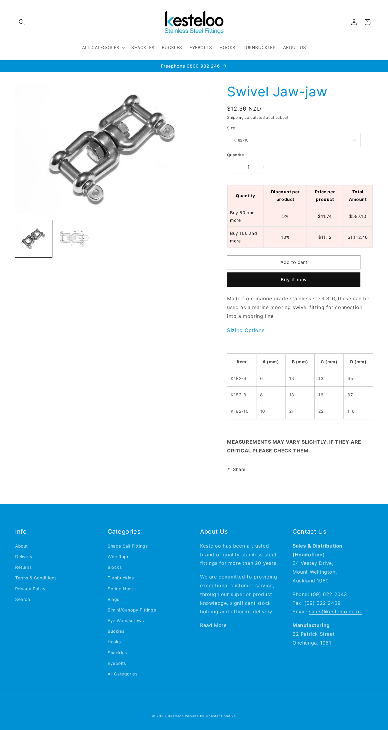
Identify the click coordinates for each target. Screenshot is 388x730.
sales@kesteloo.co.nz (335, 612)
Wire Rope (118, 556)
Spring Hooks (122, 588)
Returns (23, 567)
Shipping (235, 117)
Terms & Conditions (36, 578)
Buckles (116, 631)
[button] (21, 22)
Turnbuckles (121, 578)
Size (231, 127)
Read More (213, 625)
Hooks (114, 642)
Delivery (24, 556)
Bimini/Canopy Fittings (132, 609)
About (21, 545)
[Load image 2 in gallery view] (73, 238)
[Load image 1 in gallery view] (33, 238)
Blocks (115, 567)
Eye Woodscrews (126, 620)
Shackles (117, 652)
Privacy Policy (30, 588)
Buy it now (294, 279)
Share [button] (239, 469)
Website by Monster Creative (210, 716)
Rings (113, 599)
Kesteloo (176, 716)
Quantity (235, 154)
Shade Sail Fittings (128, 545)
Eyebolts (117, 663)
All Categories (122, 673)
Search (22, 599)
